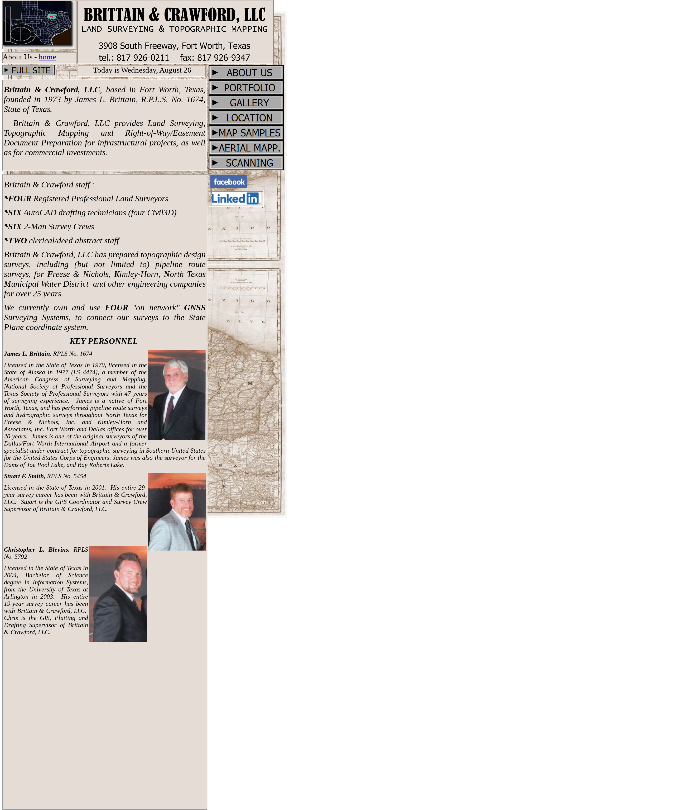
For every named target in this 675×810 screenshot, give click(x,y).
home (47, 57)
